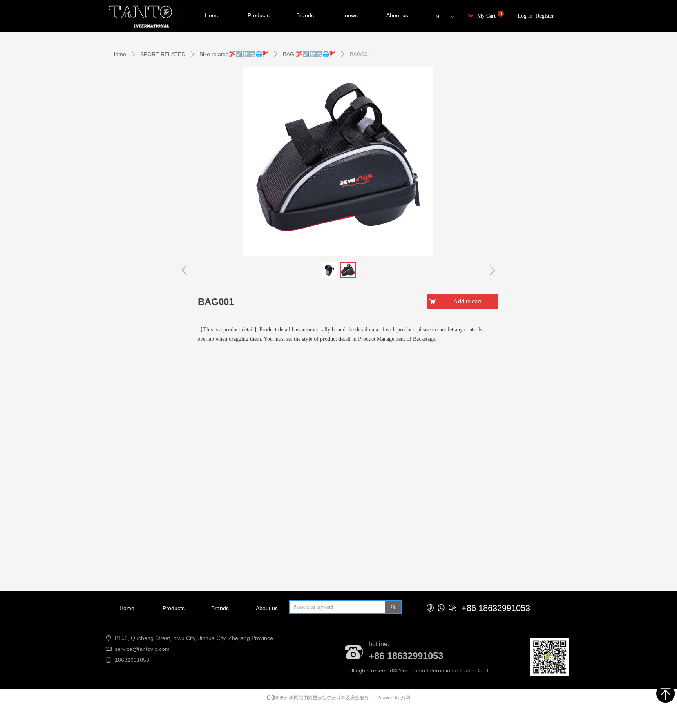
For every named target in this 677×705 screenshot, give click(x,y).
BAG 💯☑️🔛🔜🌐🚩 (309, 54)
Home (118, 54)
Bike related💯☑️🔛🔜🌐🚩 (234, 54)
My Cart (486, 16)
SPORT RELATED (162, 54)
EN (435, 17)
